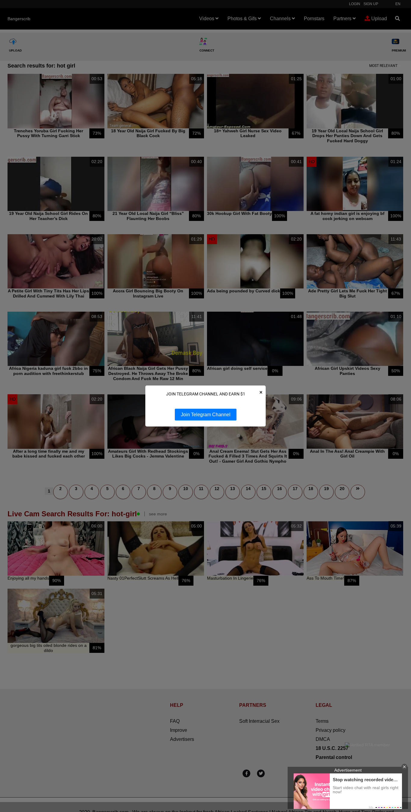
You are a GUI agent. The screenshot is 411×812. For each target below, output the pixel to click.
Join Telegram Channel (205, 414)
